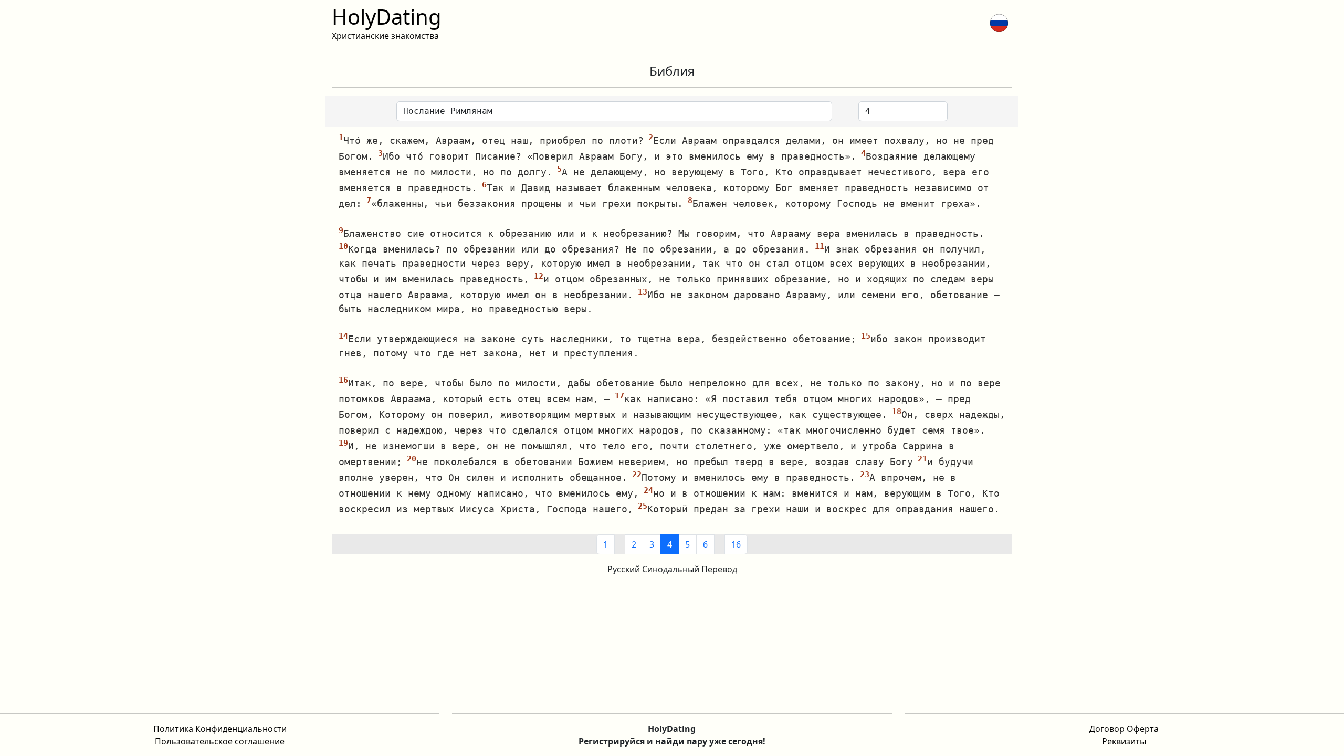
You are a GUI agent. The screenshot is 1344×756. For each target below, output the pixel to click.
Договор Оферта (1124, 728)
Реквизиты (1124, 741)
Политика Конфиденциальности (220, 728)
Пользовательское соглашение (220, 741)
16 (736, 544)
